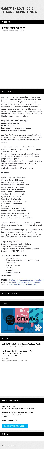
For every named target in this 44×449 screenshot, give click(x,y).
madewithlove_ (26, 282)
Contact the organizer (15, 426)
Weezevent (13, 446)
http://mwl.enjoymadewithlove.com (14, 360)
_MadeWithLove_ (23, 284)
